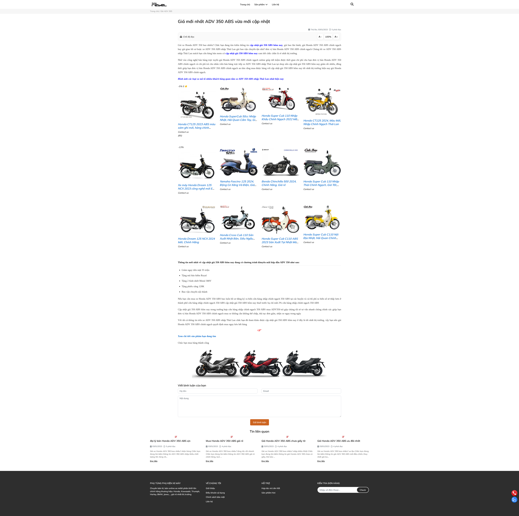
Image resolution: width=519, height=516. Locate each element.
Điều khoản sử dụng (215, 492)
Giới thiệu (210, 488)
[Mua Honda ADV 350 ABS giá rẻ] (232, 437)
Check (363, 490)
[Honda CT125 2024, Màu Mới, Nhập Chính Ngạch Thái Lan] (322, 101)
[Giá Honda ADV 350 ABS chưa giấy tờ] (287, 437)
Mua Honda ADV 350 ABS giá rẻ (224, 440)
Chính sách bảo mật (215, 497)
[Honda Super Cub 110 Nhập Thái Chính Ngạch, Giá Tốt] (322, 162)
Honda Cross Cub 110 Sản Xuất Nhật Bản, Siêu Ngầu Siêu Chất (236, 238)
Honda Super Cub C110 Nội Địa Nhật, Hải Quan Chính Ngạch (320, 238)
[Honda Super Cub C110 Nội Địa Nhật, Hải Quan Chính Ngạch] (322, 217)
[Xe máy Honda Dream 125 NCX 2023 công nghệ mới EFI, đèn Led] (197, 166)
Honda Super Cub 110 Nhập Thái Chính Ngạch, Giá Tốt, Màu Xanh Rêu (321, 185)
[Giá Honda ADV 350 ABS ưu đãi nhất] (343, 437)
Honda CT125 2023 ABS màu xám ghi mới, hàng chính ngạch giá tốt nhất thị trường (196, 127)
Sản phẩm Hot (268, 492)
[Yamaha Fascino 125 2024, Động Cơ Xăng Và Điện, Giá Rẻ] (238, 162)
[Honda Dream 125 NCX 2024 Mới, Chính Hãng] (197, 219)
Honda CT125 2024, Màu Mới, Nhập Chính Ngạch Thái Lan (322, 122)
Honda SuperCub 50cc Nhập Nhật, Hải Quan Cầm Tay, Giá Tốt (238, 120)
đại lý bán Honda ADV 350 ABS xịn (170, 440)
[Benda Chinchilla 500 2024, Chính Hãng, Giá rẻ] (280, 162)
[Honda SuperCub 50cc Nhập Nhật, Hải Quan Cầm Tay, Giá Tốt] (238, 99)
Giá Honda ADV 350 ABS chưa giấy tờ (283, 440)
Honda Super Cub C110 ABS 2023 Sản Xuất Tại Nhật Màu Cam (280, 242)
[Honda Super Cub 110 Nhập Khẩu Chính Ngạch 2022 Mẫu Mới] (280, 99)
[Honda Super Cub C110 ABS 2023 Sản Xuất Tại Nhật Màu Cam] (280, 219)
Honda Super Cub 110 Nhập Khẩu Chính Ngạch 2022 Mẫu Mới (280, 119)
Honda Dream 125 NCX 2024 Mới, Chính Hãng (196, 240)
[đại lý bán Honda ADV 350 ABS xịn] (176, 437)
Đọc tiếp (153, 461)
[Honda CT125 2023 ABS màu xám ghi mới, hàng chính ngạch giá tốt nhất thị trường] (197, 105)
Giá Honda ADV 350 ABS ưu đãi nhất (338, 440)
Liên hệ (209, 501)
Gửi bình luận (259, 422)
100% (328, 36)
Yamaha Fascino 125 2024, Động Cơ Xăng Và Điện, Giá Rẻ (237, 185)
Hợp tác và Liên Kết (271, 488)
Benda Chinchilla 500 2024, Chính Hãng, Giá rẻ (279, 183)
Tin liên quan (259, 431)
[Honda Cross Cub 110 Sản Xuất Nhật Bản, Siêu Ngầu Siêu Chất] (238, 217)
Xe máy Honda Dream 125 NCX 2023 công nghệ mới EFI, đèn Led (196, 188)
